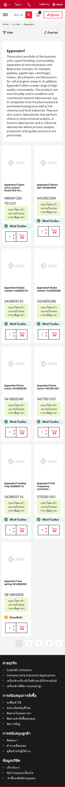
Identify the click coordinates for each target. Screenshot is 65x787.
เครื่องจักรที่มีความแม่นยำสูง (24, 686)
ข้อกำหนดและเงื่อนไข (20, 773)
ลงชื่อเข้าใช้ (14, 702)
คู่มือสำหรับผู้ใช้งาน (19, 751)
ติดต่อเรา (12, 740)
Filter (9, 32)
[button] (7, 4)
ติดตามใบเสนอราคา (19, 713)
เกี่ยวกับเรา (13, 767)
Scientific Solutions (19, 670)
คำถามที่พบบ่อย (16, 746)
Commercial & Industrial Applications (31, 675)
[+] (14, 234)
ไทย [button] (17, 4)
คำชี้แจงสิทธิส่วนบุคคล (21, 778)
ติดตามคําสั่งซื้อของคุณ (21, 718)
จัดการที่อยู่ (13, 724)
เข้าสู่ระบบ (53, 15)
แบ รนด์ (16, 24)
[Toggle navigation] (6, 14)
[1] (14, 238)
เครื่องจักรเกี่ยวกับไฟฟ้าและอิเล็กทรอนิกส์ (32, 681)
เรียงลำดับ (52, 32)
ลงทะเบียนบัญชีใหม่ (19, 708)
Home (5, 24)
